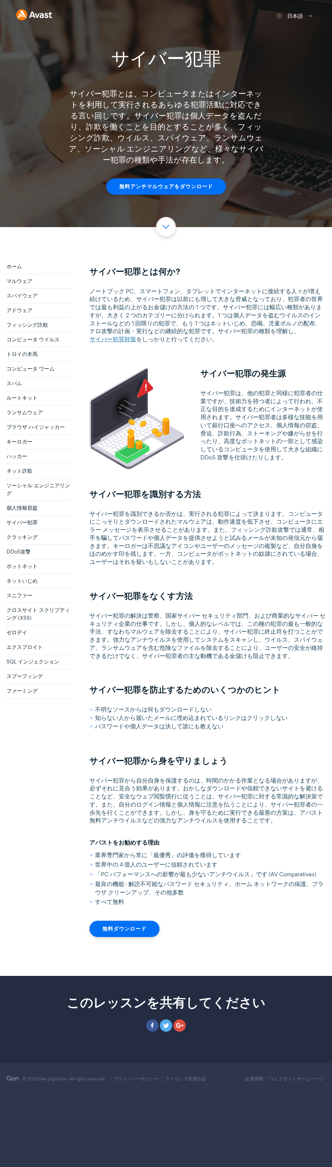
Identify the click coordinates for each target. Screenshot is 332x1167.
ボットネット (22, 566)
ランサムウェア (24, 412)
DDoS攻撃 (18, 552)
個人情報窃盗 (22, 508)
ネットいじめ (22, 581)
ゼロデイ (16, 632)
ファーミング (22, 691)
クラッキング (22, 537)
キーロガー (19, 442)
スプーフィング (24, 676)
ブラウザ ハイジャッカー (35, 427)
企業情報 (254, 1079)
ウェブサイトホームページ (296, 1079)
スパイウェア (22, 296)
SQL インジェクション (32, 662)
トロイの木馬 (22, 354)
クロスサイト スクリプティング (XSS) (38, 614)
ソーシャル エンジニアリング (38, 489)
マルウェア (19, 281)
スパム (14, 383)
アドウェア (19, 310)
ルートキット (22, 398)
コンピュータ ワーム (30, 369)
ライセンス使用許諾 (185, 1079)
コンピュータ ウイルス (33, 339)
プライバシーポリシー (136, 1079)
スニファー (19, 595)
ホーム (14, 266)
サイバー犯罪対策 (112, 339)
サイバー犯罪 (22, 522)
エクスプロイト (24, 647)
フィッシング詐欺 (27, 325)
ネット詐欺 (19, 471)
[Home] (34, 15)
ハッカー (16, 456)
